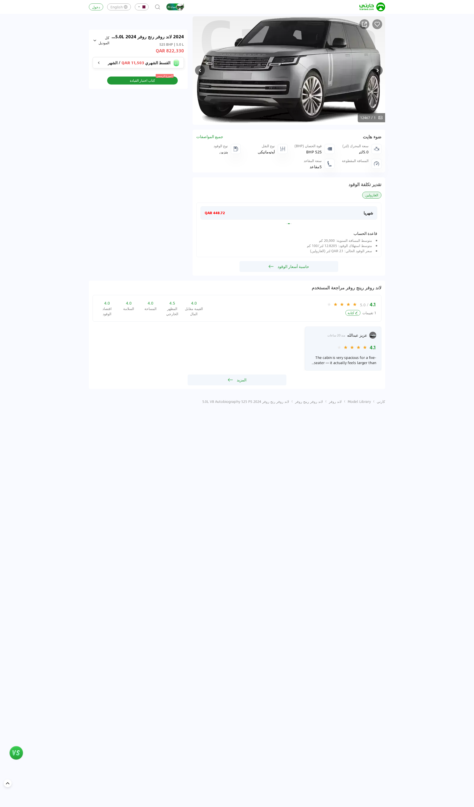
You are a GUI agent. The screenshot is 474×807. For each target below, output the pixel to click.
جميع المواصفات (209, 137)
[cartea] (372, 6)
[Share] (364, 24)
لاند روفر (335, 401)
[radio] (355, 304)
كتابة (351, 312)
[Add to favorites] (377, 24)
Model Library (359, 401)
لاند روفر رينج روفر (309, 401)
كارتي (381, 401)
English (116, 7)
